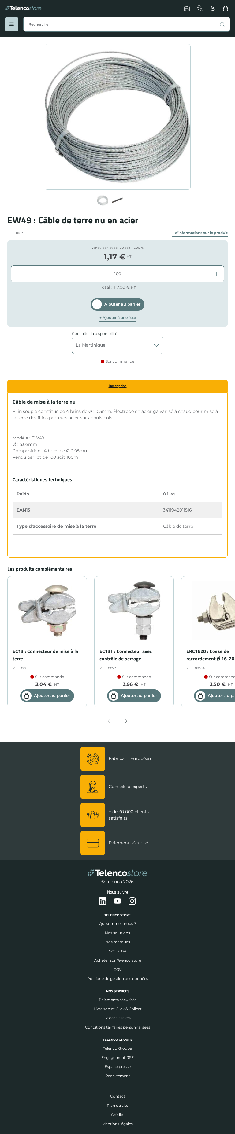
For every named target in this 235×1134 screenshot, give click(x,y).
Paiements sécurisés (117, 999)
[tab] (117, 386)
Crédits (117, 1114)
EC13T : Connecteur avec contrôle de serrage (125, 655)
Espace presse (118, 1066)
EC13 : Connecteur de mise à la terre (45, 655)
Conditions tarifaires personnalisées (117, 1027)
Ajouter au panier (122, 304)
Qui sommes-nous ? (117, 923)
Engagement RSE (117, 1057)
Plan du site (117, 1105)
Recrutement (117, 1075)
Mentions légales (117, 1123)
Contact (117, 1096)
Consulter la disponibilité (94, 333)
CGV (117, 969)
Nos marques (117, 942)
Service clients (118, 1018)
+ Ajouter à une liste (117, 318)
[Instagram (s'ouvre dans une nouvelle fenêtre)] (132, 901)
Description (118, 386)
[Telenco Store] (23, 8)
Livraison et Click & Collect (118, 1009)
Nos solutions (117, 932)
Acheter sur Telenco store (117, 960)
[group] (102, 200)
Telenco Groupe (117, 1048)
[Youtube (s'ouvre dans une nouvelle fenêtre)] (117, 901)
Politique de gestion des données (117, 978)
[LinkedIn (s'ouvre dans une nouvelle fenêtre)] (102, 901)
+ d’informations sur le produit (200, 233)
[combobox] (126, 24)
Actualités (117, 951)
